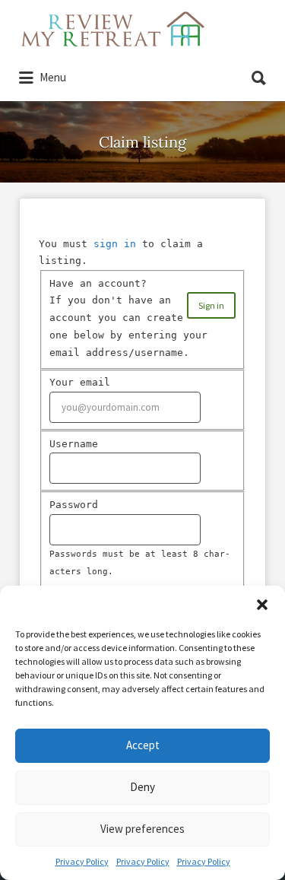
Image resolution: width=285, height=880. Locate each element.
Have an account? (98, 283)
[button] (262, 604)
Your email (79, 382)
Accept (143, 745)
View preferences (142, 828)
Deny (142, 787)
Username (73, 444)
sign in (114, 243)
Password (73, 504)
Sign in (211, 305)
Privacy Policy (82, 861)
